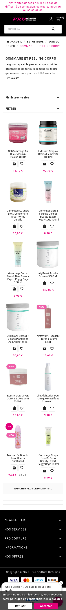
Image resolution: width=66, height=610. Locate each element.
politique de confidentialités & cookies (36, 598)
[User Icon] (50, 19)
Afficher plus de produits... (33, 488)
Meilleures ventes (17, 97)
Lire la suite (12, 78)
